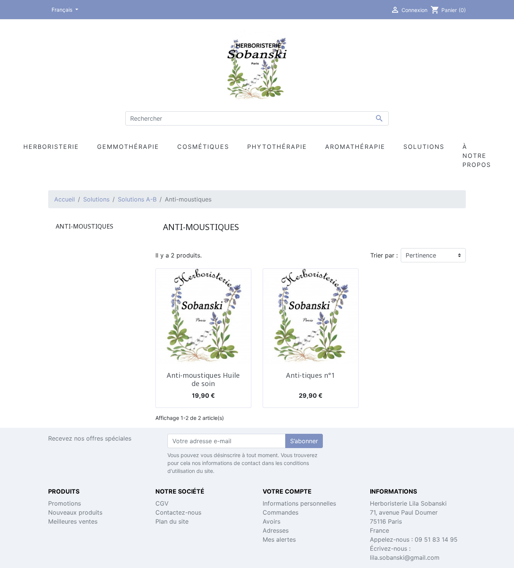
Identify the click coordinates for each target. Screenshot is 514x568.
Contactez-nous (178, 512)
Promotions (64, 503)
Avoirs (271, 521)
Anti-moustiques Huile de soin (203, 379)
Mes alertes (279, 539)
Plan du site (172, 521)
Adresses (276, 530)
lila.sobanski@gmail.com (404, 557)
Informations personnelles (299, 503)
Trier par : (384, 255)
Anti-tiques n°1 (310, 375)
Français (63, 9)
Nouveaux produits (75, 512)
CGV (162, 503)
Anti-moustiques (84, 226)
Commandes (280, 512)
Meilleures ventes (72, 521)
